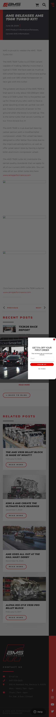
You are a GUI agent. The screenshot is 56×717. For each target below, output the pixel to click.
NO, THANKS (42, 368)
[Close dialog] (54, 339)
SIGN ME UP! (42, 364)
